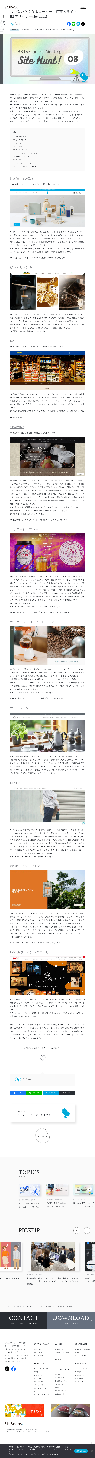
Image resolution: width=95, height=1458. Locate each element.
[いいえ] (92, 1451)
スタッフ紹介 (38, 1352)
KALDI (18, 143)
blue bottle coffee (21, 136)
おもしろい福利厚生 (81, 1375)
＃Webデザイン (67, 29)
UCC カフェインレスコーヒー (26, 166)
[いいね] (42, 1058)
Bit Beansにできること (41, 1368)
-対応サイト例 (38, 1375)
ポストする (68, 1092)
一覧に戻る (43, 1136)
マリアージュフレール (23, 150)
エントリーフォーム (81, 1381)
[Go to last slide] (76, 1230)
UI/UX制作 (37, 1378)
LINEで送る (35, 1092)
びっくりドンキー (22, 140)
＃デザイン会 (54, 29)
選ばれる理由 (38, 1349)
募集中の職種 (79, 1378)
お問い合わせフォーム (82, 1355)
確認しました (81, 1451)
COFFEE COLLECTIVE (23, 163)
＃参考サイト (28, 29)
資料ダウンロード (60, 1390)
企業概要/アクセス (61, 1381)
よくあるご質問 (38, 1355)
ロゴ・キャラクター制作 (41, 1394)
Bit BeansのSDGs (60, 1394)
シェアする (19, 1092)
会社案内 (57, 1374)
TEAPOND (19, 146)
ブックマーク (52, 1092)
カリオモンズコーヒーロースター (27, 153)
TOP (7, 1306)
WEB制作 (37, 1372)
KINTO (18, 160)
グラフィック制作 (39, 1385)
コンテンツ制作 (38, 1381)
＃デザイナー (41, 29)
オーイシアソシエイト (23, 156)
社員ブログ (17, 1306)
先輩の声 (78, 1372)
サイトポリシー (56, 1449)
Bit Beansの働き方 (81, 1368)
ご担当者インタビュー (62, 1352)
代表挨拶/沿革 (59, 1377)
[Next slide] (87, 1230)
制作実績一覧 (59, 1349)
